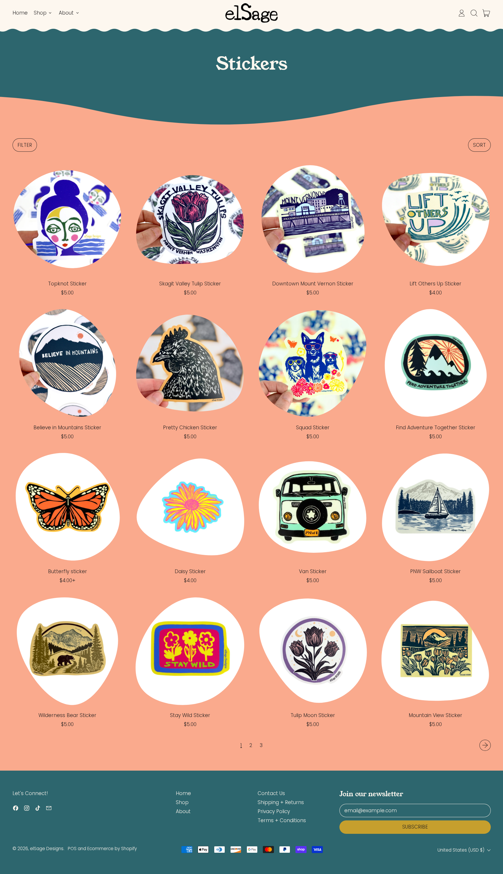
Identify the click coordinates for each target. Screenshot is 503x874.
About (183, 811)
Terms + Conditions (282, 820)
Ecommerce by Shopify (112, 848)
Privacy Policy (274, 811)
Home (20, 12)
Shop (182, 802)
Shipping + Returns (281, 802)
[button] (474, 13)
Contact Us (271, 793)
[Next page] (484, 745)
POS (72, 848)
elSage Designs (46, 848)
